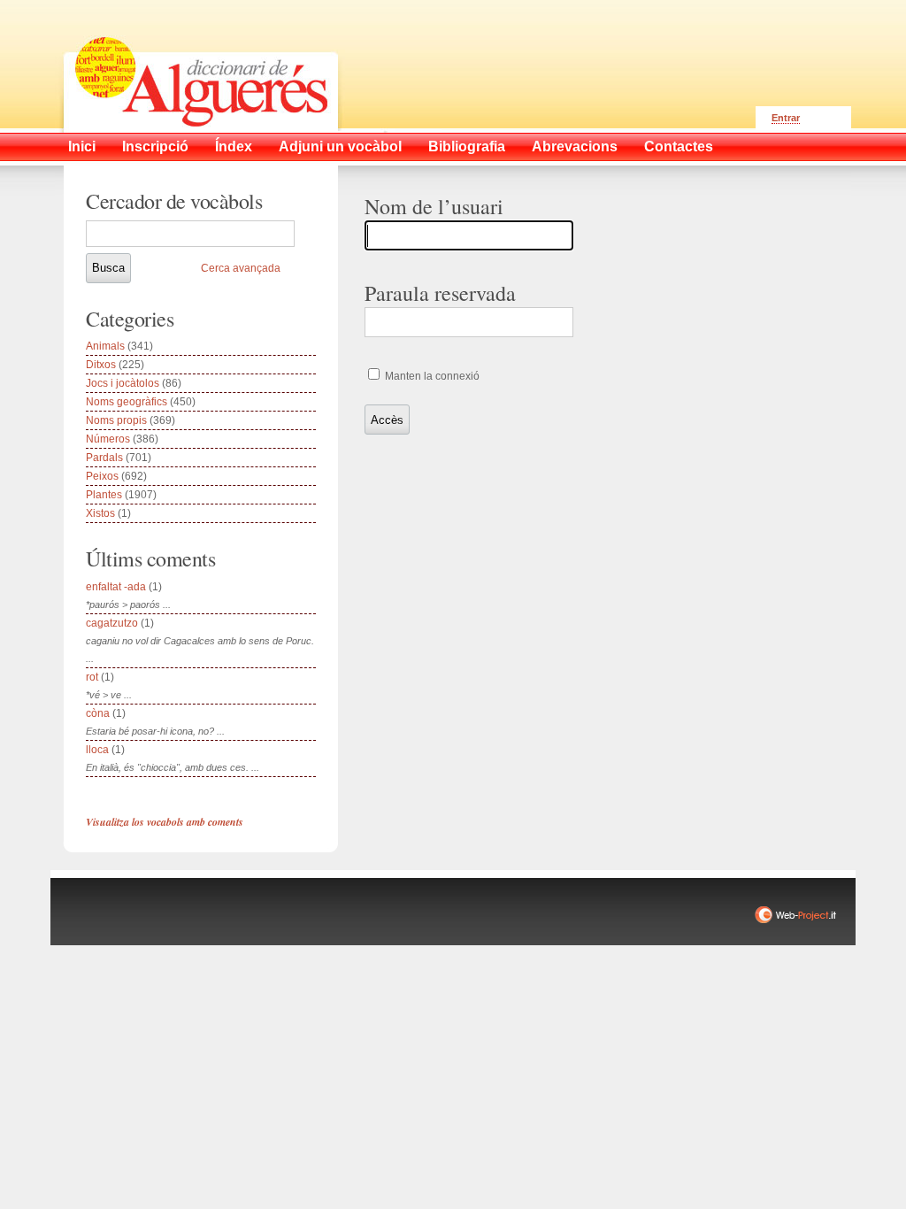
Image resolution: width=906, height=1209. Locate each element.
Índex (233, 146)
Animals (105, 346)
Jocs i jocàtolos (122, 383)
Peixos (102, 476)
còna (98, 713)
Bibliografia (466, 146)
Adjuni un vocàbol (340, 146)
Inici (82, 146)
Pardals (104, 457)
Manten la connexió (431, 376)
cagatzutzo (112, 623)
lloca (97, 749)
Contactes (678, 146)
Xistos (100, 513)
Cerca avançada (240, 268)
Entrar (786, 117)
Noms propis (116, 420)
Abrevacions (575, 146)
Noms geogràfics (126, 402)
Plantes (104, 495)
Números (108, 439)
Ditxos (101, 364)
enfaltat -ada (116, 587)
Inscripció (155, 146)
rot (92, 677)
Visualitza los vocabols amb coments (164, 821)
